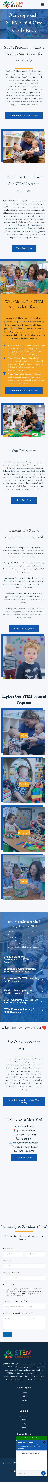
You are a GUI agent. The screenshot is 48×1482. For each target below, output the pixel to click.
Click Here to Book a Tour (31, 1438)
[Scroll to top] (8, 1477)
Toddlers (24, 784)
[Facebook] (11, 1471)
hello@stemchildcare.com (26, 1142)
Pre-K (24, 881)
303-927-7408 (26, 1138)
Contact (24, 1427)
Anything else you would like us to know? (17, 1313)
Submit (7, 1335)
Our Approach (24, 1416)
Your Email (7, 1261)
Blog (24, 1423)
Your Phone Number (11, 1273)
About (24, 1419)
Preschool (24, 833)
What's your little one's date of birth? (16, 1301)
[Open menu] (42, 4)
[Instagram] (15, 1471)
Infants (24, 736)
